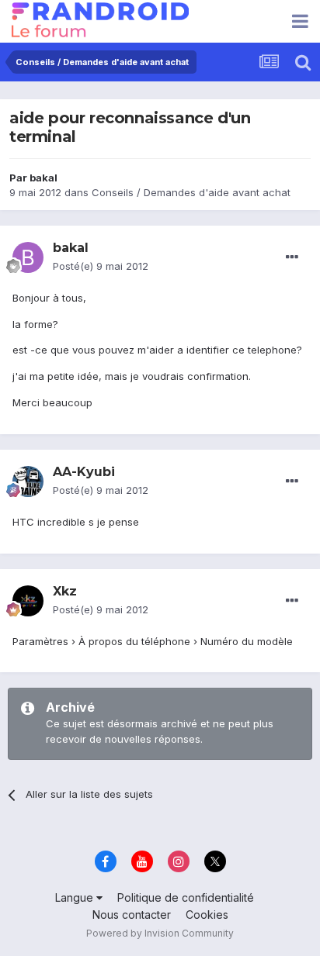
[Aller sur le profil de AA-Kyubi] (27, 481)
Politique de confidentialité (185, 897)
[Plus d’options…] (292, 257)
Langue (75, 897)
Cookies (207, 914)
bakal (43, 177)
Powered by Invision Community (160, 933)
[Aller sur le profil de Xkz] (27, 600)
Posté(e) (100, 266)
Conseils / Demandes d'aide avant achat (191, 192)
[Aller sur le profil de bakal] (27, 257)
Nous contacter (131, 914)
